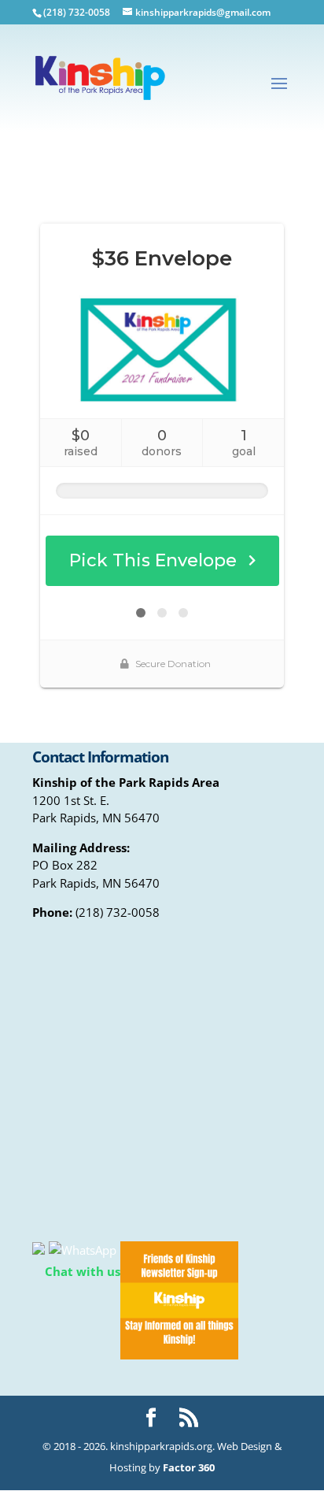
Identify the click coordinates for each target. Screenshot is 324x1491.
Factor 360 (189, 1467)
